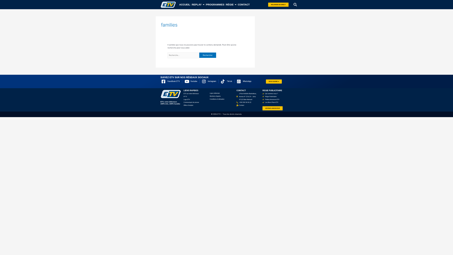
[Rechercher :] (183, 55)
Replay (197, 4)
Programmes (215, 4)
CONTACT (244, 4)
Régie (230, 4)
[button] (295, 4)
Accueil (184, 4)
